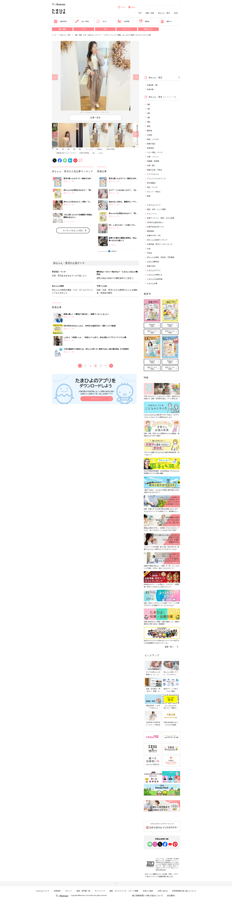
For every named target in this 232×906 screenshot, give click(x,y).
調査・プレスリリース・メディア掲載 (123, 891)
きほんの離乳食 (153, 261)
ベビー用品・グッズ (154, 152)
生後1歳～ (151, 89)
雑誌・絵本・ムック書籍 (156, 209)
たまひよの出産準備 (154, 279)
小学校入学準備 (110, 149)
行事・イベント (153, 157)
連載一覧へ (169, 646)
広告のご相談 (148, 891)
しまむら (100, 153)
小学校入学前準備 (84, 153)
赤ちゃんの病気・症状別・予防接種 (160, 257)
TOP (139, 13)
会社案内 (171, 895)
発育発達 (150, 148)
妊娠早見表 (63, 21)
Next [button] (136, 77)
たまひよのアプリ (154, 270)
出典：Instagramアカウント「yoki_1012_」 (95, 112)
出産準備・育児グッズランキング (159, 244)
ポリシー (68, 891)
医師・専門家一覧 (83, 891)
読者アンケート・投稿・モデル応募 (160, 218)
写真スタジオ (148, 29)
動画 (148, 196)
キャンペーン (126, 29)
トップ (54, 35)
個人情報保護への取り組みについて (147, 895)
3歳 (74, 149)
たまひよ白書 (152, 283)
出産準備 (126, 21)
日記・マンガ (152, 187)
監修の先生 (151, 266)
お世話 (149, 135)
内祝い (133, 7)
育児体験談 (151, 183)
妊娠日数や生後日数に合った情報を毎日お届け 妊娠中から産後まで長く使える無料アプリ (96, 392)
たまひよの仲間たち (154, 274)
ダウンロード (96, 398)
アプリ (84, 29)
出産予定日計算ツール (155, 227)
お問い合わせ (163, 891)
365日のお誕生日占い (155, 222)
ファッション (89, 149)
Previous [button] (55, 77)
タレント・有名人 (154, 191)
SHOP (123, 7)
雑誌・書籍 (62, 29)
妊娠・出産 (149, 13)
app (94, 153)
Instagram (99, 149)
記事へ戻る (95, 117)
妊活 (176, 13)
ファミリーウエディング (156, 178)
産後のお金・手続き (154, 170)
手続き (149, 253)
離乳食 (147, 21)
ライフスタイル (153, 174)
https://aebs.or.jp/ (161, 869)
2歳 (68, 149)
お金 (148, 248)
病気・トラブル (153, 139)
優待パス (169, 21)
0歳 (57, 149)
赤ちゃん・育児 (164, 13)
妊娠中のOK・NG (153, 235)
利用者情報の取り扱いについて (184, 891)
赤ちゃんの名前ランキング (157, 240)
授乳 (148, 126)
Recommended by (103, 251)
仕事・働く (151, 165)
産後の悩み (151, 143)
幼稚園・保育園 (153, 161)
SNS (105, 29)
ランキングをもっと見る (73, 230)
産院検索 (150, 231)
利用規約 (57, 891)
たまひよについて (154, 205)
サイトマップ (100, 891)
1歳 (63, 149)
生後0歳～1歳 (152, 85)
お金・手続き (85, 21)
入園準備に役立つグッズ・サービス (65, 153)
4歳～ (80, 149)
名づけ (104, 21)
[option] (95, 77)
